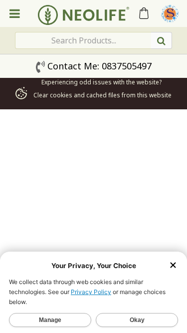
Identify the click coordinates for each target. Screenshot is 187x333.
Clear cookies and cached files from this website (101, 95)
